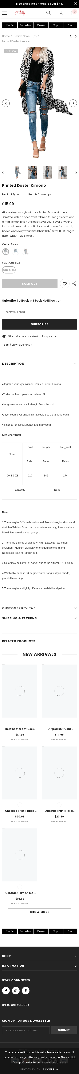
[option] (39, 103)
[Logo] (20, 12)
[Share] (73, 283)
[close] (75, 4)
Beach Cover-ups (25, 36)
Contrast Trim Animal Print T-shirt (19, 893)
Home (6, 36)
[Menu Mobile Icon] (4, 12)
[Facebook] (6, 990)
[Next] (73, 103)
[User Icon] (61, 13)
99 (10, 336)
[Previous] (6, 103)
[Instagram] (16, 990)
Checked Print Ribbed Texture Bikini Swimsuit (20, 811)
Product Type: (10, 194)
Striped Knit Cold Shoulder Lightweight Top (59, 729)
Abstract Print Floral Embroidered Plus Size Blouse (59, 811)
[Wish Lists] (65, 283)
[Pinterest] (25, 990)
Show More (39, 912)
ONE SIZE (9, 270)
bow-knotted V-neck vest (19, 729)
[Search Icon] (48, 13)
